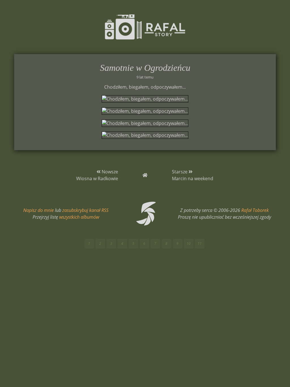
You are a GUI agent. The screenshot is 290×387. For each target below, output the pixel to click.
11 (200, 243)
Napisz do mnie (38, 210)
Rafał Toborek (255, 210)
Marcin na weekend (192, 178)
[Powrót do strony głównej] (145, 175)
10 (189, 243)
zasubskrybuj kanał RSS (85, 210)
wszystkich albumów (79, 217)
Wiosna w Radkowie (97, 178)
